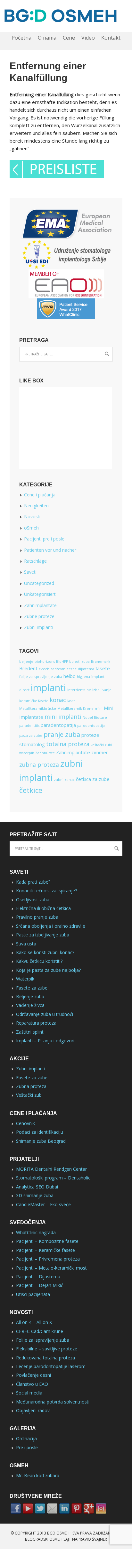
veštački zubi (101, 745)
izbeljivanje (101, 690)
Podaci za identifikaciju (39, 1132)
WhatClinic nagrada (36, 1232)
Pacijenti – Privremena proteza (48, 1259)
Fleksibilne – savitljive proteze (46, 1349)
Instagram (101, 1508)
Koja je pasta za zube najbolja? (48, 970)
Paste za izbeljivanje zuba (42, 935)
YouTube (28, 1508)
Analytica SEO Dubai (37, 1187)
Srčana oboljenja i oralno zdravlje (50, 926)
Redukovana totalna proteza (45, 1358)
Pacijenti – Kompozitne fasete (47, 1241)
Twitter (40, 1508)
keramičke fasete (33, 701)
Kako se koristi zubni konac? (45, 952)
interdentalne (79, 690)
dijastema (86, 669)
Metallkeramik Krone (75, 708)
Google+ (89, 1508)
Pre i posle (27, 1447)
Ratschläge (35, 561)
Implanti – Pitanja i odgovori (45, 1040)
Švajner (99, 1539)
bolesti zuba (79, 661)
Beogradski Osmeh (43, 1539)
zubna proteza (39, 764)
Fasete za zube (31, 988)
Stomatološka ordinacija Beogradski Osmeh (66, 16)
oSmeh (31, 528)
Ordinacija (26, 1438)
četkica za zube (93, 779)
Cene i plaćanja (39, 495)
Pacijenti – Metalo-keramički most (51, 1268)
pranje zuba (62, 734)
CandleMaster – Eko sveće (43, 1204)
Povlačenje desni (33, 1375)
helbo (69, 676)
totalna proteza (67, 744)
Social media (29, 1393)
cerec (72, 669)
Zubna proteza (31, 1086)
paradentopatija (58, 725)
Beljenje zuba (30, 996)
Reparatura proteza (36, 1023)
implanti (48, 687)
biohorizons (45, 661)
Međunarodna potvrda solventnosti (52, 1402)
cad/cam (58, 669)
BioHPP (62, 661)
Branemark (100, 661)
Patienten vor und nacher (50, 550)
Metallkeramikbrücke (37, 708)
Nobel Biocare (95, 717)
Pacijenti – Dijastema (38, 1276)
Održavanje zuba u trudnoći (44, 1014)
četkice (30, 790)
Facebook (16, 1508)
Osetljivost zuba (32, 900)
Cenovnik (25, 1123)
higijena (83, 676)
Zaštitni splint (30, 1032)
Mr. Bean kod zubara (37, 1475)
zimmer (99, 752)
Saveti (30, 572)
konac (58, 700)
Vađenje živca (30, 1005)
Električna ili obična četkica (43, 908)
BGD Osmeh (58, 1533)
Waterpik (25, 979)
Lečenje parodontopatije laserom (51, 1366)
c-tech (44, 669)
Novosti (32, 516)
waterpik (26, 753)
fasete (102, 668)
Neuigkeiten (36, 505)
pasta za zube (30, 735)
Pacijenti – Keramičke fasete (45, 1250)
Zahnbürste (45, 753)
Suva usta (26, 944)
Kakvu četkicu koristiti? (39, 961)
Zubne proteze (39, 616)
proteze (90, 735)
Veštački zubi (29, 1095)
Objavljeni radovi (33, 1410)
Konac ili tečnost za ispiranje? (46, 890)
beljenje (26, 661)
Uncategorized (39, 583)
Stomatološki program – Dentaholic (53, 1178)
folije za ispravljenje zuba (40, 676)
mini (99, 708)
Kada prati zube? (33, 882)
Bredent (28, 668)
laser (71, 701)
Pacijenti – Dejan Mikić (39, 1285)
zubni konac (64, 779)
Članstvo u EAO (32, 1384)
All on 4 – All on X (34, 1322)
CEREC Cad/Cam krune (39, 1331)
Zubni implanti (38, 627)
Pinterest (76, 1508)
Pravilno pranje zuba (37, 917)
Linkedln (64, 1508)
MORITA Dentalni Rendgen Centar (51, 1169)
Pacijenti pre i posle (44, 539)
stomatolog (32, 744)
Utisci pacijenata (33, 1294)
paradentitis (29, 725)
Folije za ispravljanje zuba (42, 1340)
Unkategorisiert (40, 594)
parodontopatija (91, 725)
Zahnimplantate (40, 605)
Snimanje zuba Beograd (41, 1141)
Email (52, 1508)
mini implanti (63, 716)
